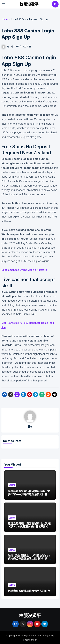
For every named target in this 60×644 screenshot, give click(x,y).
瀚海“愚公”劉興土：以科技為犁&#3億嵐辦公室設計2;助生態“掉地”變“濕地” (29, 558)
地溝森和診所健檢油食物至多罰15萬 (29, 590)
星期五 (12, 485)
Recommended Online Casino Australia (24, 269)
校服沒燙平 (29, 4)
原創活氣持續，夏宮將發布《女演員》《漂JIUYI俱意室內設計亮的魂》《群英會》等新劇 (29, 526)
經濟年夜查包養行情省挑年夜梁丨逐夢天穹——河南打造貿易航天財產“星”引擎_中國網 (29, 494)
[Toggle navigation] (3, 4)
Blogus (47, 635)
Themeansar (30, 639)
